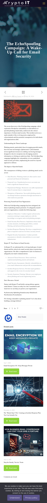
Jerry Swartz (17, 96)
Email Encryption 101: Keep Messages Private (18, 366)
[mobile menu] (44, 3)
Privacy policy (31, 498)
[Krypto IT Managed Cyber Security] (16, 3)
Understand (15, 498)
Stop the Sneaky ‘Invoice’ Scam (13, 462)
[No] (44, 493)
